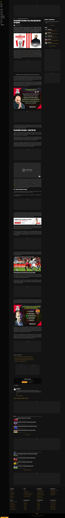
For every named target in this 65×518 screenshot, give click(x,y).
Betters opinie (38, 509)
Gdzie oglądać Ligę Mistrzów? (40, 493)
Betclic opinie (25, 507)
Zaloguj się (4, 517)
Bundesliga (52, 30)
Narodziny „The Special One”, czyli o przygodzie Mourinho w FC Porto (24, 356)
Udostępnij (16, 385)
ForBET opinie (38, 506)
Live (54, 37)
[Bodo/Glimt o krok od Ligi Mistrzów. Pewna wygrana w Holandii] (27, 463)
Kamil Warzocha (18, 388)
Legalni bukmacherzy (3, 16)
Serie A (56, 30)
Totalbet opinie (38, 504)
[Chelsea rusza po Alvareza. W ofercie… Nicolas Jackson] (27, 419)
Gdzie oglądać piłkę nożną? (39, 488)
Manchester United (19, 227)
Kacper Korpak (19, 420)
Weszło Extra (2, 9)
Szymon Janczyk (49, 42)
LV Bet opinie (25, 504)
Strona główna (15, 18)
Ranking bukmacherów (12, 506)
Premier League (49, 30)
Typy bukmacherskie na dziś (13, 509)
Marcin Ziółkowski (20, 432)
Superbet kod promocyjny (53, 501)
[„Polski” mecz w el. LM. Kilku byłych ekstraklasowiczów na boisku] (27, 467)
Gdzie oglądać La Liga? (39, 496)
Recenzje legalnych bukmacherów (27, 500)
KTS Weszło (2, 21)
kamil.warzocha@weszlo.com (19, 395)
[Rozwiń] (7, 12)
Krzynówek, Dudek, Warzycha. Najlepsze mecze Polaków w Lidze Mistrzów (24, 359)
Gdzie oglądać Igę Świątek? (53, 493)
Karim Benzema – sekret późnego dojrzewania (21, 361)
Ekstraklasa (55, 40)
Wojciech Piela (19, 424)
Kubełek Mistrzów (19, 398)
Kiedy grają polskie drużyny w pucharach (28, 493)
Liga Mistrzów (23, 398)
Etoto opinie (38, 507)
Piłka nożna (2, 12)
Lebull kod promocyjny (52, 506)
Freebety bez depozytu (12, 504)
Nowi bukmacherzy (12, 507)
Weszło (16, 18)
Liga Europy (57, 40)
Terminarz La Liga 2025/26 (27, 496)
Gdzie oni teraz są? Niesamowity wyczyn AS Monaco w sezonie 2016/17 (24, 358)
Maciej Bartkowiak (20, 468)
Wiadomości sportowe (12, 488)
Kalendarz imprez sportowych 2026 (54, 490)
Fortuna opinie (25, 501)
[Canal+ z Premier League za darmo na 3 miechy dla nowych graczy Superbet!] (27, 459)
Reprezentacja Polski (12, 493)
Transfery (25, 490)
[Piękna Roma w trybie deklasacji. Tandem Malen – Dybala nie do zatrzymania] (27, 431)
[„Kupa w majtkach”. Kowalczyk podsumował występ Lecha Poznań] (52, 22)
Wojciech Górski (49, 39)
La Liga (54, 30)
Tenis (56, 37)
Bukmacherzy (11, 500)
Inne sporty (2, 14)
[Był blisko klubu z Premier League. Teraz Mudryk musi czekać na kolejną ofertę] (27, 423)
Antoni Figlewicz (49, 32)
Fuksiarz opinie (25, 509)
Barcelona (22, 276)
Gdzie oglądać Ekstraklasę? (40, 490)
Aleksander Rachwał (49, 35)
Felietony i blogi (48, 37)
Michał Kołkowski (49, 29)
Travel (1, 19)
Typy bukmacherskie (3, 17)
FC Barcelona (15, 398)
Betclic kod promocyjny (53, 507)
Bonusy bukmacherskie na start (13, 501)
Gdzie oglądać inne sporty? (52, 488)
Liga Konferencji (12, 496)
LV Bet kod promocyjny (53, 504)
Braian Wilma (19, 428)
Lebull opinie (25, 506)
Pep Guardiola (26, 398)
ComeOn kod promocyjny (53, 509)
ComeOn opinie (38, 501)
